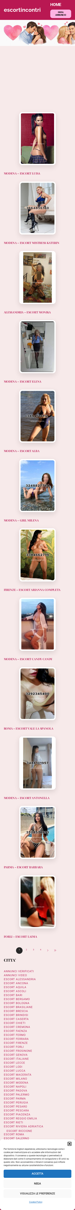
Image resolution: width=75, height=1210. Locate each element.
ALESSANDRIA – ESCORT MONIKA (27, 312)
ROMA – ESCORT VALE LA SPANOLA (28, 728)
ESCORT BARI (13, 995)
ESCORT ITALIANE (16, 1058)
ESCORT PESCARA (16, 1110)
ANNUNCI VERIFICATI (19, 971)
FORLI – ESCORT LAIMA (20, 936)
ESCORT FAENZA (15, 1031)
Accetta (37, 1173)
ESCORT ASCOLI (15, 991)
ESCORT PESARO (15, 1106)
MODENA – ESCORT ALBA (22, 451)
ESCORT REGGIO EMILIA (20, 1118)
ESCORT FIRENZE (16, 1043)
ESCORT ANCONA (16, 983)
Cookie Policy (35, 1202)
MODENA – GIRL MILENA (21, 520)
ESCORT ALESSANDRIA (20, 979)
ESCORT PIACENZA (17, 1114)
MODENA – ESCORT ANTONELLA (27, 798)
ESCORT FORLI (14, 1047)
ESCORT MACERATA (17, 1074)
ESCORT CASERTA (16, 1019)
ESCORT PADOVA (15, 1090)
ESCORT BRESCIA (16, 1011)
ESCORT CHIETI (14, 1023)
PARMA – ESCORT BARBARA (23, 867)
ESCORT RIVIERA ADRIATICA (23, 1126)
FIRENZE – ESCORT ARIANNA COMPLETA (32, 590)
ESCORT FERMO (15, 1035)
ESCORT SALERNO (16, 1138)
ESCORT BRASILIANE (18, 1007)
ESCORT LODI (13, 1066)
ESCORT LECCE (14, 1062)
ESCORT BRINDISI (16, 1015)
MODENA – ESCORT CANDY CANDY (28, 659)
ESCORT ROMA (14, 1134)
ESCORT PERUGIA (16, 1102)
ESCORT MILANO (15, 1078)
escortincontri (22, 10)
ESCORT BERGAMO (17, 999)
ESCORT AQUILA (15, 987)
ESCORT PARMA (15, 1098)
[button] (69, 1144)
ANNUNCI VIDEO (15, 975)
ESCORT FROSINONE (18, 1051)
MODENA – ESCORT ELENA (22, 381)
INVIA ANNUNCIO (60, 13)
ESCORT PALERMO (16, 1094)
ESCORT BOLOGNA (16, 1003)
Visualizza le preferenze (37, 1193)
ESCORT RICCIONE (19, 1131)
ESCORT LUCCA (14, 1070)
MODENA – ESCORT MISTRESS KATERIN (31, 243)
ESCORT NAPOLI (15, 1086)
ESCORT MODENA (16, 1082)
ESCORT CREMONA (17, 1027)
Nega (37, 1183)
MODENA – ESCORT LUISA (22, 173)
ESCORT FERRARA (16, 1039)
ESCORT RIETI (13, 1122)
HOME (55, 4)
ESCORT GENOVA (16, 1054)
